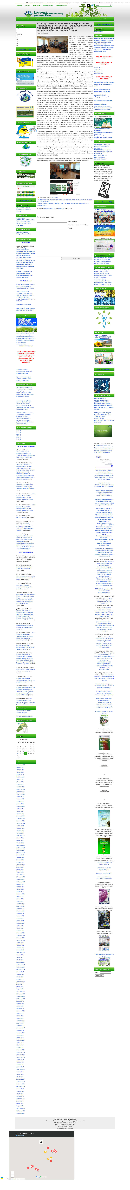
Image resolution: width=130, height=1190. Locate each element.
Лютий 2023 (19, 867)
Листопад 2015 (20, 1079)
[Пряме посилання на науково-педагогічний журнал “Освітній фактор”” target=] (104, 903)
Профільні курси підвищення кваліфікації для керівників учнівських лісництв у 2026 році (25, 486)
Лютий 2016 (19, 1072)
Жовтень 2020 (20, 935)
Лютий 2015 (19, 1101)
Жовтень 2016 (20, 1052)
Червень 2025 (20, 799)
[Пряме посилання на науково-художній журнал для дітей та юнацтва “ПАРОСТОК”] (104, 928)
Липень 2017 (20, 1030)
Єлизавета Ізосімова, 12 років (103, 275)
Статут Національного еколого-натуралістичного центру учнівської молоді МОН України (25, 286)
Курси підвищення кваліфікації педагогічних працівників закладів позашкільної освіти (25, 496)
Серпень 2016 (20, 1057)
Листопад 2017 (20, 1020)
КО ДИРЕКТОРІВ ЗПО (26, 200)
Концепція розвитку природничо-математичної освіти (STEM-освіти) (24, 371)
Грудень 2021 (20, 901)
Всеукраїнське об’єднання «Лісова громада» (23, 711)
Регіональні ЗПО (48, 5)
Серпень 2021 (20, 911)
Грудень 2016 (20, 1047)
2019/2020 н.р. (98, 67)
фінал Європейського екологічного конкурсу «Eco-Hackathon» (24, 587)
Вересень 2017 (20, 1025)
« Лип (18, 758)
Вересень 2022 (20, 879)
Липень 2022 (20, 884)
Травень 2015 (20, 1093)
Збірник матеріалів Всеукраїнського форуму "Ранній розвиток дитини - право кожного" (104, 484)
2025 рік (18, 439)
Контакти (27, 5)
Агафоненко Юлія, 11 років (102, 281)
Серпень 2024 (20, 823)
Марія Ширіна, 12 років (101, 271)
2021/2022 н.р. (98, 71)
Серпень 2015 (20, 1086)
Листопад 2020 (20, 933)
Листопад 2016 (20, 1050)
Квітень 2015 (20, 1096)
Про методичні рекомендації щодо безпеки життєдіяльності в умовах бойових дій (104, 600)
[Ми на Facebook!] (87, 6)
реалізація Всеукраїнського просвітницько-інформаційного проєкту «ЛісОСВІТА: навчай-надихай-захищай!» (25, 526)
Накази (62, 19)
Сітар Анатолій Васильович (102, 259)
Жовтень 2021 (20, 906)
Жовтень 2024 (20, 818)
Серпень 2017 (20, 1028)
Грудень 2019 (20, 959)
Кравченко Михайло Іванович (102, 261)
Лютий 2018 (19, 1013)
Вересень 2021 (20, 908)
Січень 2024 (19, 840)
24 (17, 753)
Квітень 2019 (20, 979)
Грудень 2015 (20, 1076)
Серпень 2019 (20, 969)
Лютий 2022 (19, 896)
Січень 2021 (19, 928)
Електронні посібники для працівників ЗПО (104, 863)
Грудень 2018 (20, 989)
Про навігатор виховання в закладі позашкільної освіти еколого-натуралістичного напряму (104, 677)
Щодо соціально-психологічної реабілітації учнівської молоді (105, 563)
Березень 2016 (20, 1069)
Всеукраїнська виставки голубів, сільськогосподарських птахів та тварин (25, 577)
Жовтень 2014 (20, 1111)
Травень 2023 (20, 860)
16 (33, 749)
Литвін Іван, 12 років (100, 279)
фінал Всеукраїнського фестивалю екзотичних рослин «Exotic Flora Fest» (25, 647)
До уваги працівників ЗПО (104, 369)
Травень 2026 (20, 772)
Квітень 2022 (20, 891)
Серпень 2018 (20, 998)
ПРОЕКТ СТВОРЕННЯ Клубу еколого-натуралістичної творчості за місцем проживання (104, 693)
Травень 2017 (20, 1035)
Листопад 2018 (20, 991)
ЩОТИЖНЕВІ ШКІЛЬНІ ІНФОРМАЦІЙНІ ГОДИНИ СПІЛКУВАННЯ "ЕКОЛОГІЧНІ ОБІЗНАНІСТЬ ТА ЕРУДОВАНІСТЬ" (104, 665)
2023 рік (18, 436)
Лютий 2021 (19, 925)
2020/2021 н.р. (98, 69)
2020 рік (18, 430)
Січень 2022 (19, 899)
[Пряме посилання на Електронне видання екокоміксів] (104, 965)
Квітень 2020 (20, 950)
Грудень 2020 (20, 930)
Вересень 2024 (20, 821)
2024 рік (18, 438)
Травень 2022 (20, 889)
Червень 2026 (20, 769)
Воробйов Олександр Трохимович (104, 257)
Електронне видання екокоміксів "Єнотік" (104, 955)
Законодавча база (61, 5)
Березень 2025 (20, 806)
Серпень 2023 (20, 852)
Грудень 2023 (20, 843)
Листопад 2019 (20, 962)
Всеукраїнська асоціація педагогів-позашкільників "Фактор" (23, 209)
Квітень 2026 (20, 774)
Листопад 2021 (20, 903)
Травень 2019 (20, 977)
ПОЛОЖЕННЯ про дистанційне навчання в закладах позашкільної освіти (104, 590)
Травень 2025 (20, 801)
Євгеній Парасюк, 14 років (101, 273)
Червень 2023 (20, 857)
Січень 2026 (19, 782)
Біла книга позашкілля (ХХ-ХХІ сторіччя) (104, 712)
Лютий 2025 (19, 808)
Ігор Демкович (68, 1128)
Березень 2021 (20, 923)
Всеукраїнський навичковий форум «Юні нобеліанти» (24, 567)
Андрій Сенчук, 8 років (100, 277)
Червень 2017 (20, 1033)
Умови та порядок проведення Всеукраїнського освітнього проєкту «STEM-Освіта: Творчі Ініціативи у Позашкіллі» (25, 545)
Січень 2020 (19, 957)
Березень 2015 (20, 1098)
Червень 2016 (20, 1062)
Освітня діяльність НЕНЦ (104, 24)
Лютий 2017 (19, 1042)
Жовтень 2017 (20, 1023)
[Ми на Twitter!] (92, 6)
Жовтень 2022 (20, 877)
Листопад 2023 (20, 845)
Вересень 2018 (20, 996)
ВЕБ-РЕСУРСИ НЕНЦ (26, 49)
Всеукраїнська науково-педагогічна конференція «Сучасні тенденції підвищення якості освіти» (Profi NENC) (25, 454)
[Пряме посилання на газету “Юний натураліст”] (104, 951)
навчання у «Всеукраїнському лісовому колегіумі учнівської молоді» (24, 627)
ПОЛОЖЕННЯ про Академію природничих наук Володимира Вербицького (103, 151)
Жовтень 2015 (20, 1081)
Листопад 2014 (20, 1108)
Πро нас (29, 19)
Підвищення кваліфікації (98, 19)
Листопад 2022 (20, 874)
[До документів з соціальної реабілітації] (104, 329)
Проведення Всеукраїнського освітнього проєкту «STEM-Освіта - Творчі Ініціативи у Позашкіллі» (24, 538)
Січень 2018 (19, 1016)
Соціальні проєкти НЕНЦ (104, 202)
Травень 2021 (20, 918)
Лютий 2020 (19, 955)
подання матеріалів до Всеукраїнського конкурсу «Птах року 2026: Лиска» (25, 680)
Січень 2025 (19, 811)
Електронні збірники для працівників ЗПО (104, 868)
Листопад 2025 (20, 787)
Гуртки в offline (98, 31)
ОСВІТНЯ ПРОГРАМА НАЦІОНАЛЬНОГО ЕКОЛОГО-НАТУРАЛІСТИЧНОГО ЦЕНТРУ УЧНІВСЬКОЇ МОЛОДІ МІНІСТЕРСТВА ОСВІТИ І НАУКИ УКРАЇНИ (25, 296)
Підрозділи (36, 5)
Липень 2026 (20, 767)
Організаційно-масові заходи (77, 19)
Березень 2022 (20, 894)
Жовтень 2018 (20, 994)
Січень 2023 (19, 869)
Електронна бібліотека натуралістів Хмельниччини (104, 877)
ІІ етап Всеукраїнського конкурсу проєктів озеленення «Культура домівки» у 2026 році (25, 701)
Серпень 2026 (20, 765)
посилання (61, 208)
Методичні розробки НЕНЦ (104, 873)
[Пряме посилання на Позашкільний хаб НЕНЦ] (26, 196)
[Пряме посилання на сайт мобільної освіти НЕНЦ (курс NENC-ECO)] (104, 198)
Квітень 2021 (20, 921)
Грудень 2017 (20, 1018)
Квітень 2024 (20, 833)
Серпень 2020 (20, 940)
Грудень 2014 (20, 1106)
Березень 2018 (20, 1011)
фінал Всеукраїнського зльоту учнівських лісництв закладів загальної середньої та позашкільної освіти (25, 636)
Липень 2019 (20, 972)
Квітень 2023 (20, 862)
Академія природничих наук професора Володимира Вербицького (102, 146)
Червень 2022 (20, 886)
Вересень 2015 (20, 1084)
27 (25, 753)
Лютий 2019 (19, 984)
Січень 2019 (19, 986)
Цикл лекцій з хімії (99, 157)
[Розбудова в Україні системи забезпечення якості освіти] (104, 467)
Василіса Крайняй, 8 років (101, 270)
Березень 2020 (20, 952)
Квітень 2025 (20, 804)
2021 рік (18, 432)
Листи (55, 19)
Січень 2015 (19, 1103)
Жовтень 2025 (20, 789)
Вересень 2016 (20, 1054)
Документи (46, 19)
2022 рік (18, 434)
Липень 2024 (20, 825)
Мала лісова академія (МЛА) (24, 716)
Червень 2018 (20, 1003)
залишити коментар (49, 208)
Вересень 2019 (20, 967)
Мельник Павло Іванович (101, 263)
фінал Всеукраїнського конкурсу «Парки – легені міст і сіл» (25, 670)
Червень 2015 (20, 1091)
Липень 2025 (20, 796)
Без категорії (55, 197)
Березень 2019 (20, 981)
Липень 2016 (20, 1059)
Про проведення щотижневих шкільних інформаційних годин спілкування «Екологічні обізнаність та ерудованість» (104, 656)
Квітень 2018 (20, 1008)
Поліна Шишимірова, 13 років (102, 284)
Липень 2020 (20, 942)
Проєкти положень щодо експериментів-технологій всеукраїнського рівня (23, 378)
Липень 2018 (20, 1001)
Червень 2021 (20, 916)
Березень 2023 (20, 864)
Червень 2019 (20, 974)
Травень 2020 (20, 947)
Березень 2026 (20, 777)
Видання (37, 19)
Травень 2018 (20, 1006)
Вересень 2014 (20, 1113)
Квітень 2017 (20, 1037)
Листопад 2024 (20, 816)
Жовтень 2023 (20, 847)
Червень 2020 (20, 945)
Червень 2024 (20, 828)
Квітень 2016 (20, 1067)
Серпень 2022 (20, 882)
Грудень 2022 (20, 872)
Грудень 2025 (20, 784)
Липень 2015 (20, 1089)
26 (23, 753)
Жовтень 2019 (20, 964)
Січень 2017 (19, 1045)
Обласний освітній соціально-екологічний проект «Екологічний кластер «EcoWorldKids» (104, 685)
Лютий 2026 (19, 779)
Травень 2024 (20, 830)
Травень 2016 (20, 1064)
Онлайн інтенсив (21, 517)
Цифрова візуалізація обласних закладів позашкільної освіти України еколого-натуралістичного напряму (104, 492)
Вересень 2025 (20, 791)
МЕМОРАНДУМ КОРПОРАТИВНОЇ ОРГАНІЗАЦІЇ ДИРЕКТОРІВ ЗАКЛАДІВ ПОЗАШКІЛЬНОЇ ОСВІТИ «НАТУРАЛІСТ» (25, 221)
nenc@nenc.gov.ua (67, 1126)
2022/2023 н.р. (98, 73)
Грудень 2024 (20, 813)
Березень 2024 (20, 835)
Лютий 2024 (19, 838)
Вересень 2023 (20, 850)
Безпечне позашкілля (100, 159)
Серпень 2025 (20, 794)
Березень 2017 (20, 1040)
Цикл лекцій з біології (100, 155)
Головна (19, 5)
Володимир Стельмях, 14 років (103, 282)
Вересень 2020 (20, 938)
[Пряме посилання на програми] (104, 750)
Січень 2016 (19, 1074)
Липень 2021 (20, 913)
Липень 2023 (20, 855)
